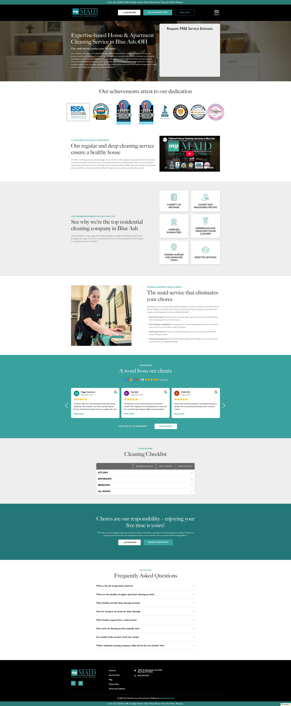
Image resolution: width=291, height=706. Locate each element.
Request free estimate (158, 542)
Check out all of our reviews (132, 426)
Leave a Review (165, 426)
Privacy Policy (114, 684)
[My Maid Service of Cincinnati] (85, 12)
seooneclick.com (167, 698)
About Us (112, 670)
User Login (185, 12)
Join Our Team (114, 675)
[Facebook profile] (73, 683)
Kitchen (103, 472)
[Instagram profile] (80, 683)
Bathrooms (104, 479)
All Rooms (104, 491)
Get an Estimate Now (158, 12)
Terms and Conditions (117, 689)
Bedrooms (104, 485)
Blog (110, 679)
